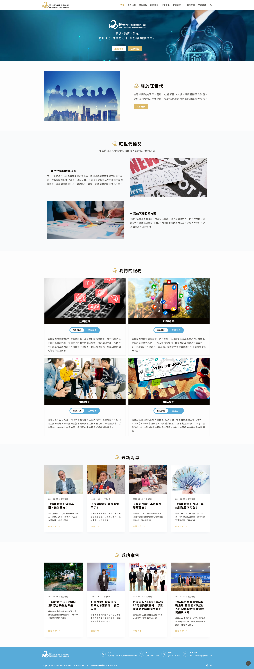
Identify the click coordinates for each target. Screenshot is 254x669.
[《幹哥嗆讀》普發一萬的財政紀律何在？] (190, 479)
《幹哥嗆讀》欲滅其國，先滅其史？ (61, 505)
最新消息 (143, 5)
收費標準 (166, 5)
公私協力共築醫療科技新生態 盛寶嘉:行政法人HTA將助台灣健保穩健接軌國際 (189, 607)
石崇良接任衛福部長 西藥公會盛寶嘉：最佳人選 (105, 605)
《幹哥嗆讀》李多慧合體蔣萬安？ (147, 505)
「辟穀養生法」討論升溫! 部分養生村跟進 (62, 603)
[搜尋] (211, 5)
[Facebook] (207, 665)
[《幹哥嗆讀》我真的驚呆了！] (106, 479)
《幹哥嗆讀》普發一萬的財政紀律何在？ (189, 505)
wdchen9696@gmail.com (201, 655)
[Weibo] (211, 665)
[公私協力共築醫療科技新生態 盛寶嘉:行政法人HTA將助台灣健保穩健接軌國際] (190, 577)
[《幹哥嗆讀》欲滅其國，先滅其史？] (63, 479)
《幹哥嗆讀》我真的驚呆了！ (105, 505)
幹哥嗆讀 (64, 499)
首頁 (122, 5)
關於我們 (132, 5)
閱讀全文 (52, 526)
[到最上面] (248, 663)
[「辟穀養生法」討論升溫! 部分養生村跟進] (63, 577)
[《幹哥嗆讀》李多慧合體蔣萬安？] (148, 479)
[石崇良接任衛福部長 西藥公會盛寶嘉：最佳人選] (106, 577)
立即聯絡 (202, 5)
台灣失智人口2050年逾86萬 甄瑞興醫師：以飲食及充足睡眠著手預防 (148, 605)
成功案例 (191, 5)
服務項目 (154, 5)
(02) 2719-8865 (152, 655)
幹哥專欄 (177, 5)
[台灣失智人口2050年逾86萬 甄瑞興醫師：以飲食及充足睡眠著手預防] (148, 577)
